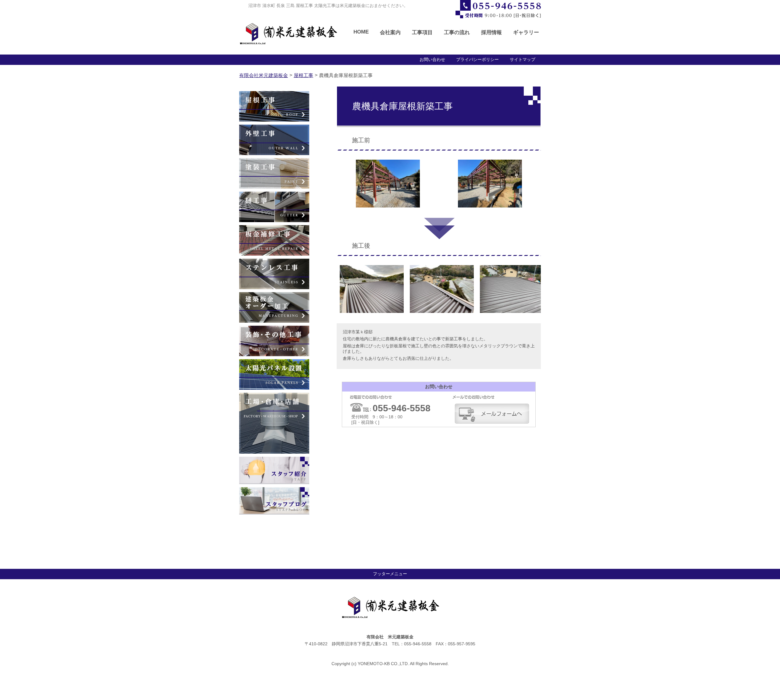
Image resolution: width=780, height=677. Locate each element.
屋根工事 (303, 75)
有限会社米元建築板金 (263, 75)
